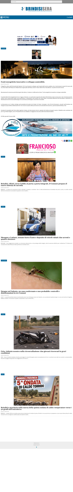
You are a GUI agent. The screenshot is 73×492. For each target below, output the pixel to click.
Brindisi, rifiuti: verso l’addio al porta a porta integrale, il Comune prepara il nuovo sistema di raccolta (34, 185)
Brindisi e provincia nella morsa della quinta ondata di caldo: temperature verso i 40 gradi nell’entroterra (36, 408)
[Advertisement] (36, 27)
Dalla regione (4, 260)
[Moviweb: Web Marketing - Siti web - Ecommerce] (36, 448)
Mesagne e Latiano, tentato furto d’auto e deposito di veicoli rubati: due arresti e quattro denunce (35, 238)
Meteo (3, 374)
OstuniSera (3, 48)
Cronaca (3, 206)
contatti (69, 17)
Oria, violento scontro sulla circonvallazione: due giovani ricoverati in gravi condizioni (33, 352)
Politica (3, 156)
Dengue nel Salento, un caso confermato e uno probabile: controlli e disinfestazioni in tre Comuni (30, 292)
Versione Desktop (36, 444)
